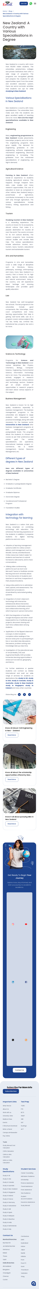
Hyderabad (24, 1243)
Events (5, 1122)
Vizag (22, 1276)
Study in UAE (7, 1209)
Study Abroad (25, 1205)
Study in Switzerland (9, 1206)
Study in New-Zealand (10, 1189)
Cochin (5, 1280)
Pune (22, 1260)
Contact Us (19, 1070)
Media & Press (7, 1119)
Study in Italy (7, 1229)
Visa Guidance (25, 1193)
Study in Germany (9, 1202)
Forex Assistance (26, 1190)
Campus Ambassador (10, 1132)
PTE (22, 1109)
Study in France (8, 1199)
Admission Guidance (27, 1176)
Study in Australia (8, 1186)
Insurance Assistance (28, 1202)
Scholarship (24, 1180)
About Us (6, 1109)
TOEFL (23, 1106)
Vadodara (24, 1273)
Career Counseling (27, 1173)
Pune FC (23, 1263)
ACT (22, 1129)
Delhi (22, 1240)
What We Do (7, 1106)
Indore (23, 1246)
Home (5, 11)
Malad (5, 1253)
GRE (22, 1119)
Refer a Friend (7, 1129)
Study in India (7, 1222)
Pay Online (6, 1136)
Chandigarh (7, 1273)
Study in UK (6, 1176)
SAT (22, 1122)
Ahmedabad (7, 1266)
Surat (22, 1266)
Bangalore (6, 1270)
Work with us (7, 1112)
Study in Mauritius (8, 1219)
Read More (12, 735)
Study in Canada (8, 1182)
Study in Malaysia (8, 1216)
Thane (5, 1256)
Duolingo (24, 1126)
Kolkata (23, 1256)
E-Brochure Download (10, 1126)
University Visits (8, 1116)
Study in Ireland (8, 1196)
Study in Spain (7, 1212)
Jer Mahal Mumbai (9, 1246)
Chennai (5, 1276)
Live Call (24, 3)
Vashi (4, 1259)
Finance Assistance (27, 1183)
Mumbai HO (7, 1243)
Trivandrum (25, 1270)
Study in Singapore (9, 1192)
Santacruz (6, 1249)
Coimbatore (25, 1236)
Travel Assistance (26, 1186)
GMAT (23, 1116)
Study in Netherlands (9, 1226)
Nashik (23, 1253)
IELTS (22, 1112)
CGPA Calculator (8, 1151)
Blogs (10, 11)
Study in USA (7, 1179)
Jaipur (23, 1250)
